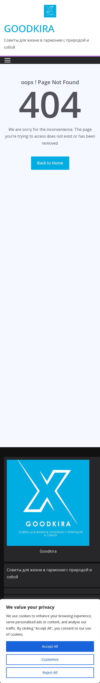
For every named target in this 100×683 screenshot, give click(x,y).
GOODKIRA (29, 28)
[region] (50, 641)
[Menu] (7, 60)
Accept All (50, 646)
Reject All (50, 672)
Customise (50, 659)
